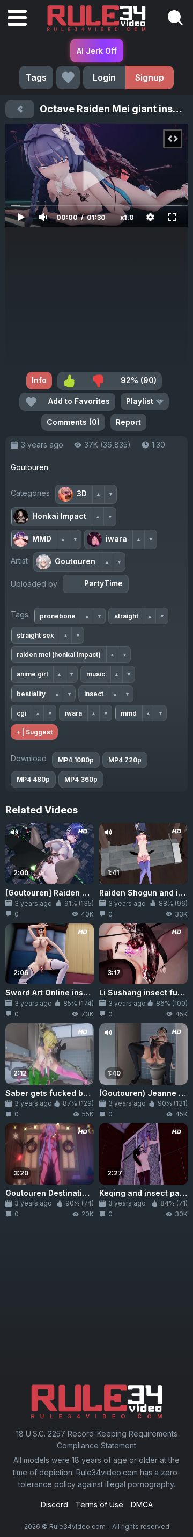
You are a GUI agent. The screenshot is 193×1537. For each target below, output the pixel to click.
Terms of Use (99, 1504)
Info (39, 380)
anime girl (32, 674)
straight (126, 616)
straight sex (35, 635)
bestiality (31, 694)
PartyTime (103, 583)
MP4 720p (125, 760)
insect (93, 694)
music (95, 674)
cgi (21, 713)
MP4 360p (81, 779)
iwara (73, 713)
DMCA (142, 1504)
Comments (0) (73, 422)
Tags (36, 77)
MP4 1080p (76, 760)
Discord (54, 1504)
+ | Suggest (34, 732)
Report (128, 422)
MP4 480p (33, 779)
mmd (129, 713)
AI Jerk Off (97, 50)
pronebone (58, 616)
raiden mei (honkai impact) (59, 655)
